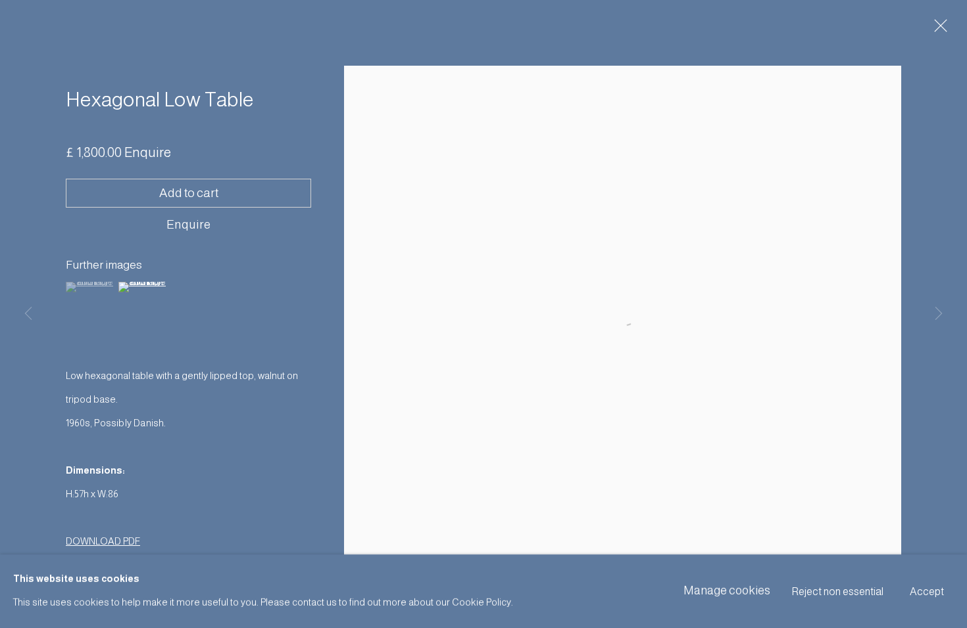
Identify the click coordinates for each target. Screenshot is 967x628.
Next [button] (938, 313)
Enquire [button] (188, 224)
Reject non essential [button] (837, 591)
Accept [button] (927, 591)
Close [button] (937, 29)
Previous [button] (28, 313)
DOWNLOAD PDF (103, 541)
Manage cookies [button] (726, 590)
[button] (90, 287)
